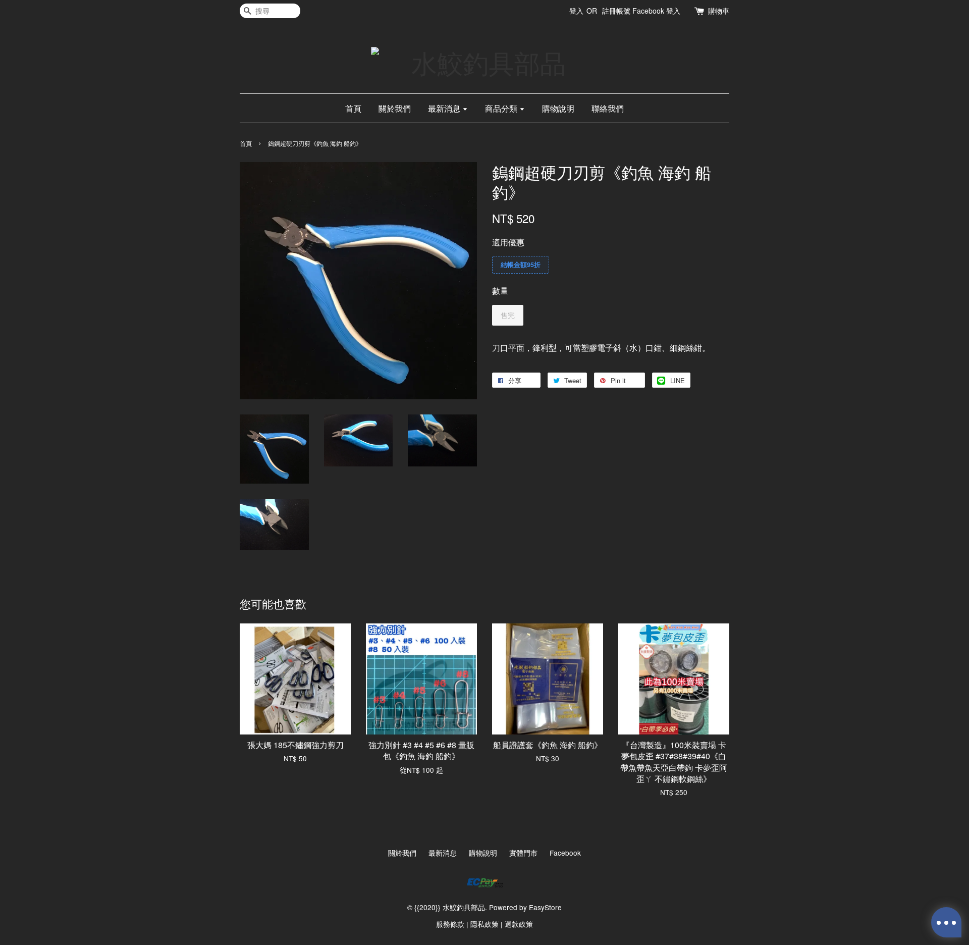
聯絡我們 (607, 108)
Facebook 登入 (656, 11)
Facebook (565, 853)
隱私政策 (484, 924)
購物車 (718, 11)
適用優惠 (508, 242)
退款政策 (519, 924)
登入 (576, 11)
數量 (500, 290)
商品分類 (502, 108)
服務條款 (450, 924)
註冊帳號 (616, 11)
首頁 (353, 108)
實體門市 (523, 853)
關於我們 (395, 108)
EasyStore (545, 907)
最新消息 (445, 108)
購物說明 (558, 108)
